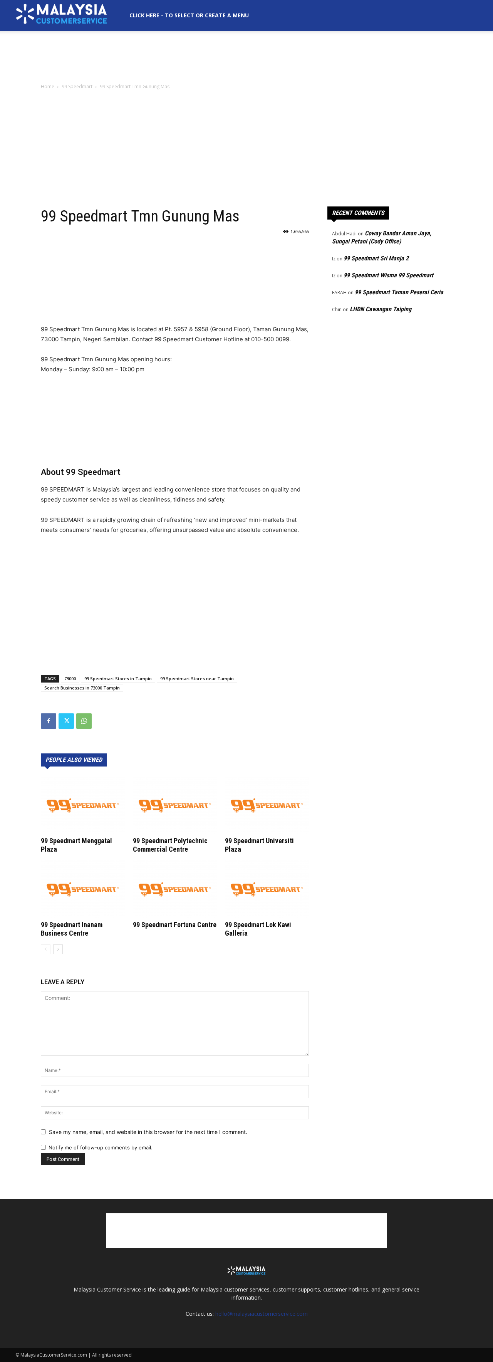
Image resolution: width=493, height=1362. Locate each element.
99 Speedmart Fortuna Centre (174, 925)
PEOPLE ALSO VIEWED (73, 759)
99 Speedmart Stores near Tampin (197, 678)
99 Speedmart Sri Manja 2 (376, 258)
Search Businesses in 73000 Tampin (82, 688)
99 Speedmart (77, 86)
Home (47, 86)
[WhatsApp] (84, 721)
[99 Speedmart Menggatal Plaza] (83, 805)
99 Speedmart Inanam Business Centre (71, 929)
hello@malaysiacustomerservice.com (261, 1313)
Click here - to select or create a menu (189, 15)
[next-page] (58, 949)
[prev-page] (45, 949)
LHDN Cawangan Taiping (380, 309)
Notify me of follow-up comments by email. (101, 1147)
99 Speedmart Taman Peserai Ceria (399, 292)
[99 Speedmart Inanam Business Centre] (83, 889)
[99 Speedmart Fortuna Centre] (175, 889)
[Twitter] (66, 721)
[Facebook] (48, 721)
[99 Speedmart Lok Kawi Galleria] (267, 889)
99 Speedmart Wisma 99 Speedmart (388, 275)
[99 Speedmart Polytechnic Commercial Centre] (175, 805)
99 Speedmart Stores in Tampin (118, 678)
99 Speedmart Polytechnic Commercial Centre (170, 845)
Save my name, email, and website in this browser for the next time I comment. (148, 1132)
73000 (70, 678)
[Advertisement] (246, 57)
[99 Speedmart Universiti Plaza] (267, 805)
